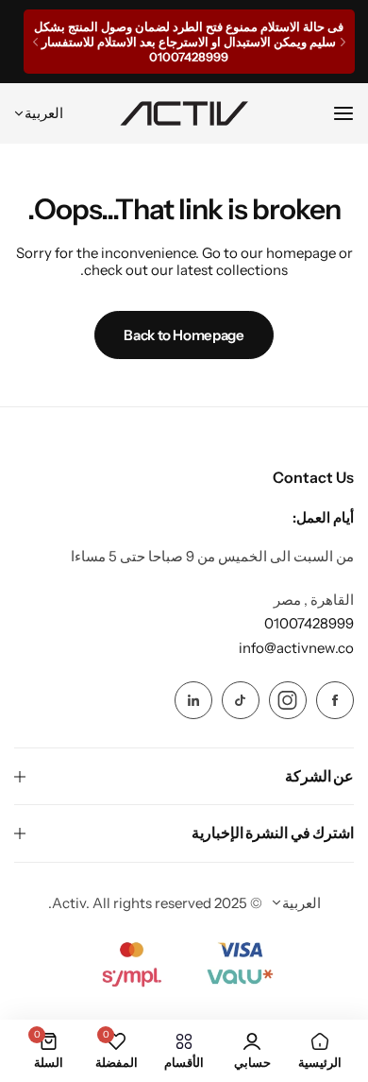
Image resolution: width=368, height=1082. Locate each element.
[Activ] (184, 113)
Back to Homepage (183, 335)
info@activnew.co (296, 648)
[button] (343, 42)
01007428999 (309, 623)
